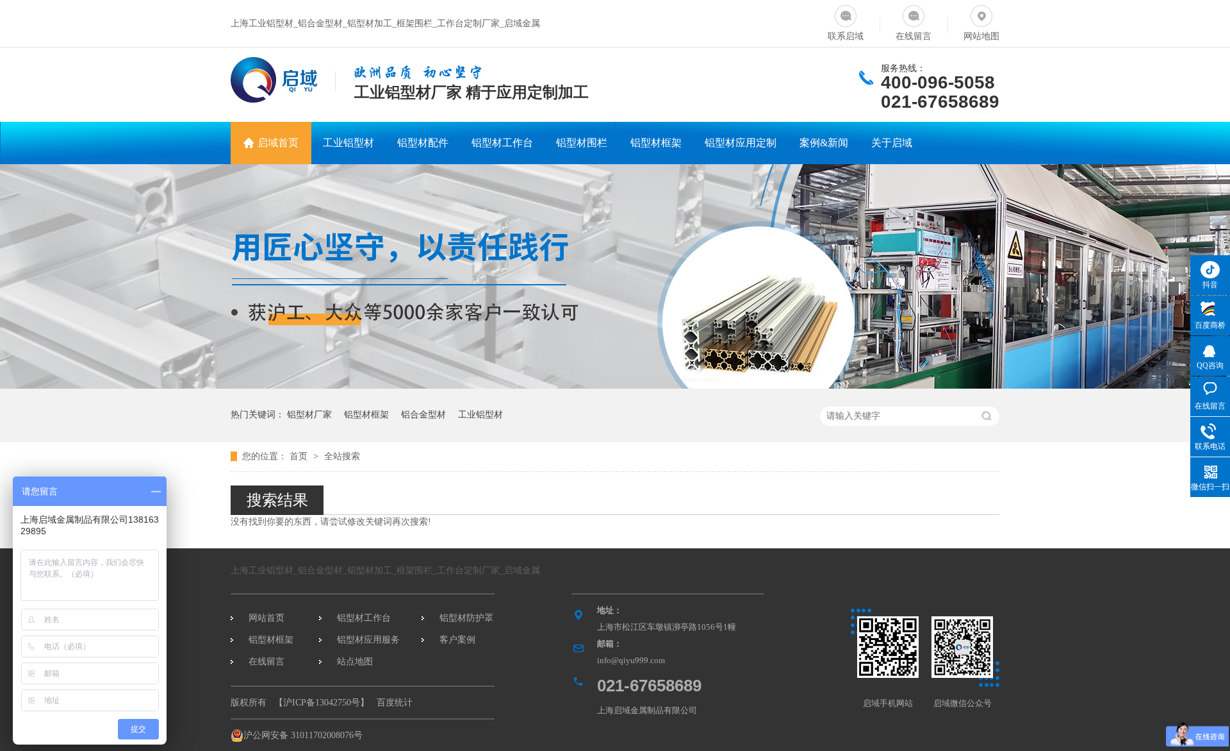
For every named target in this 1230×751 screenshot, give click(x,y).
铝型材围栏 (581, 142)
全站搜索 (342, 456)
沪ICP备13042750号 (321, 702)
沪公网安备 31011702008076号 (303, 735)
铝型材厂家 (309, 414)
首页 (300, 456)
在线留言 (913, 36)
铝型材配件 (422, 142)
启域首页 (278, 142)
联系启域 (846, 36)
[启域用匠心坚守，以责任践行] (615, 386)
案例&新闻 (824, 142)
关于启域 (891, 142)
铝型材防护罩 (466, 618)
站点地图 (355, 661)
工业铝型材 (348, 142)
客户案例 (457, 640)
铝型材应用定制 (740, 142)
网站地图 (981, 36)
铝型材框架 (656, 142)
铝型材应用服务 (368, 640)
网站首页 (266, 618)
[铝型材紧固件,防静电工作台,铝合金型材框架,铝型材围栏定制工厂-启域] (274, 98)
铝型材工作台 (502, 142)
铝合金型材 (423, 414)
